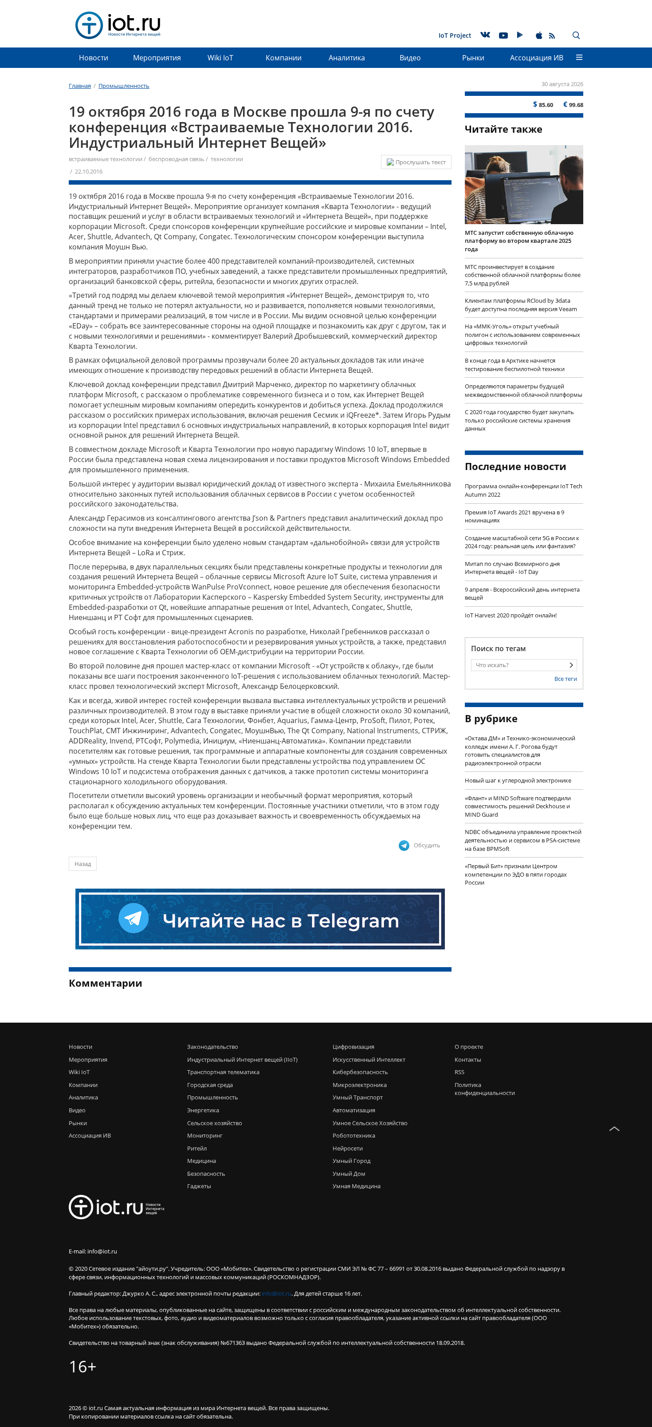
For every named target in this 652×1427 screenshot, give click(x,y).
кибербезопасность (360, 1072)
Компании (284, 58)
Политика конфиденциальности (482, 1089)
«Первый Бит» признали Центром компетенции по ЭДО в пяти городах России (516, 874)
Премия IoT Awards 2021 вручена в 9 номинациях (514, 516)
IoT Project (455, 35)
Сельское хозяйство (214, 1123)
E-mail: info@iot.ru (93, 1251)
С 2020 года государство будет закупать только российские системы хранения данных (519, 420)
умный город (351, 1161)
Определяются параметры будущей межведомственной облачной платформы (523, 390)
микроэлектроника (360, 1085)
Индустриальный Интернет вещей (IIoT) (242, 1059)
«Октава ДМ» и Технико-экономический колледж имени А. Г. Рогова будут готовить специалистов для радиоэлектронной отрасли (520, 750)
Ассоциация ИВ (536, 58)
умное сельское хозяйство (370, 1123)
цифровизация (353, 1047)
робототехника (354, 1135)
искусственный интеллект (369, 1059)
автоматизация (354, 1110)
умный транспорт (358, 1097)
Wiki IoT (220, 58)
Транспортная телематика (223, 1072)
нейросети (348, 1148)
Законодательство (212, 1047)
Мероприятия (157, 58)
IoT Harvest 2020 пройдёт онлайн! (511, 615)
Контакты (468, 1059)
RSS (459, 1072)
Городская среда (210, 1085)
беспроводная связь (176, 159)
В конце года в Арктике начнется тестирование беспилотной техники (515, 364)
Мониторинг (205, 1135)
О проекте (469, 1047)
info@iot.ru (276, 1293)
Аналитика (347, 58)
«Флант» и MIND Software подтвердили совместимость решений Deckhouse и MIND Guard (518, 806)
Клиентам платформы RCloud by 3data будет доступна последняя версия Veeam (521, 304)
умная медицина (357, 1186)
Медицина (201, 1161)
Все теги (565, 679)
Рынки (473, 58)
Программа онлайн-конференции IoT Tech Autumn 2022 (523, 490)
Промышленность (212, 1097)
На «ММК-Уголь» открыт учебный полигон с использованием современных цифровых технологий (522, 334)
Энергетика (203, 1110)
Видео (410, 58)
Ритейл (197, 1148)
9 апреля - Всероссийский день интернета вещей (522, 593)
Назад (83, 864)
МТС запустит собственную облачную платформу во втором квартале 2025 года (519, 241)
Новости (93, 58)
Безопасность (206, 1174)
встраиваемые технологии (105, 159)
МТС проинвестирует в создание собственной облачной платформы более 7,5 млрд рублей (523, 275)
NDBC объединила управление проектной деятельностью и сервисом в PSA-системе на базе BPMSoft (523, 840)
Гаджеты (199, 1186)
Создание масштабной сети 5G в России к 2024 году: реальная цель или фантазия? (522, 542)
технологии (227, 159)
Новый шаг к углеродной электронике (518, 780)
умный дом (349, 1174)
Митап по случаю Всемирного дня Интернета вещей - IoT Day (512, 568)
